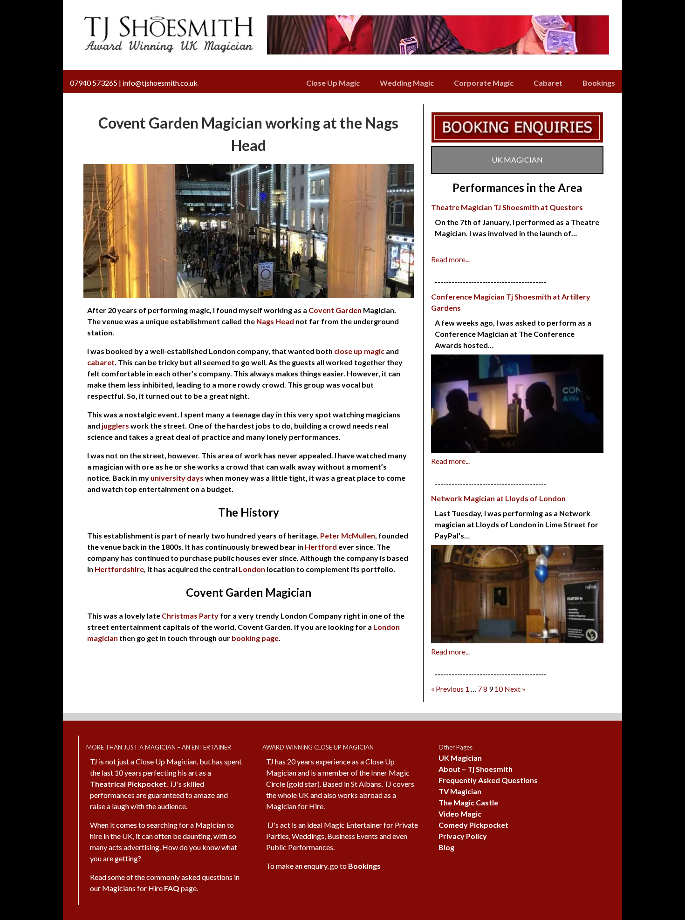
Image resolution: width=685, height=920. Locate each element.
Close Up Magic (333, 82)
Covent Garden (335, 310)
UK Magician (460, 757)
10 (498, 688)
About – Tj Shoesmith (475, 768)
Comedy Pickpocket (473, 824)
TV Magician (459, 791)
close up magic (359, 351)
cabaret (101, 362)
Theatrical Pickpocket (128, 783)
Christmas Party (190, 615)
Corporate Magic (484, 82)
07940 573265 (93, 82)
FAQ (171, 888)
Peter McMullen (347, 535)
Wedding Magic (407, 82)
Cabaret (548, 82)
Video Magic (459, 813)
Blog (446, 847)
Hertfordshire (119, 569)
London (252, 569)
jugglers (115, 425)
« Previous (447, 688)
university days (177, 477)
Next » (515, 688)
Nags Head (275, 321)
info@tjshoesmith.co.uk (160, 82)
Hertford (321, 546)
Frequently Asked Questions (488, 780)
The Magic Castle (468, 802)
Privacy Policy (462, 835)
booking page (255, 638)
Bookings (598, 82)
